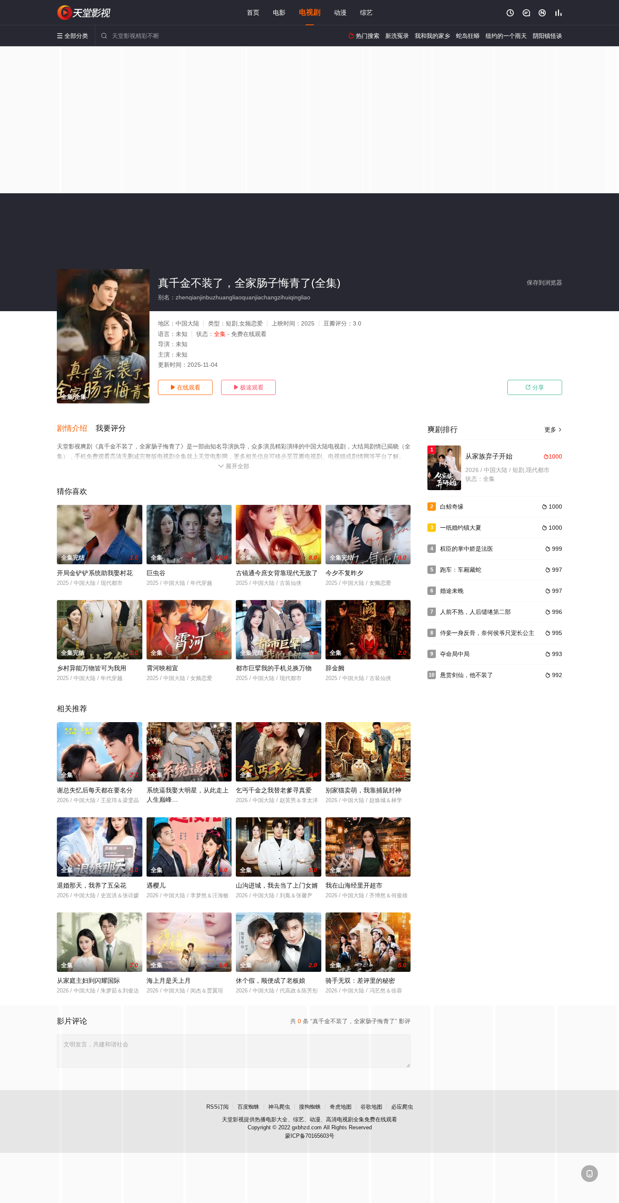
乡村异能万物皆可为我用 (91, 668)
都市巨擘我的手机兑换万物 (274, 668)
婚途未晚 (452, 590)
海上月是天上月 (169, 980)
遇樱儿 (156, 885)
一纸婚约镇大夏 (460, 527)
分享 (535, 387)
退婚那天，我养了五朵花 (91, 885)
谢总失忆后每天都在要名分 (95, 790)
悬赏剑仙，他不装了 (466, 675)
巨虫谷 (156, 572)
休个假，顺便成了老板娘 (270, 980)
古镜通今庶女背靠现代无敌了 (277, 572)
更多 (553, 429)
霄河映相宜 (162, 668)
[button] (76, 428)
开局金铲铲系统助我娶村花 (95, 572)
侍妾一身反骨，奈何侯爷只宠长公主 (487, 633)
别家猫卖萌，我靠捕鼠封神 (363, 790)
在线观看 (185, 387)
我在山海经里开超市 (354, 885)
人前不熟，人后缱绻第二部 (475, 611)
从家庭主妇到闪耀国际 (88, 980)
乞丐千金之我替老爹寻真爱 (274, 790)
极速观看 (248, 387)
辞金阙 (335, 668)
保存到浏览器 (544, 282)
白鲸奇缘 (452, 506)
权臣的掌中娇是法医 (466, 548)
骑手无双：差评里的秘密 (360, 980)
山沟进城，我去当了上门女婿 (277, 885)
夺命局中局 (455, 654)
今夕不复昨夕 (344, 572)
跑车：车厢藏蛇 (460, 569)
